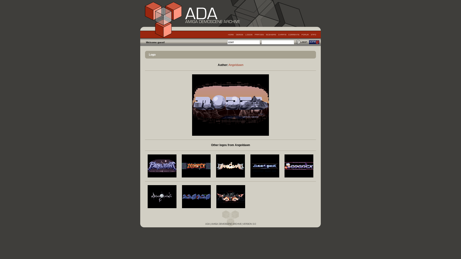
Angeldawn (236, 65)
